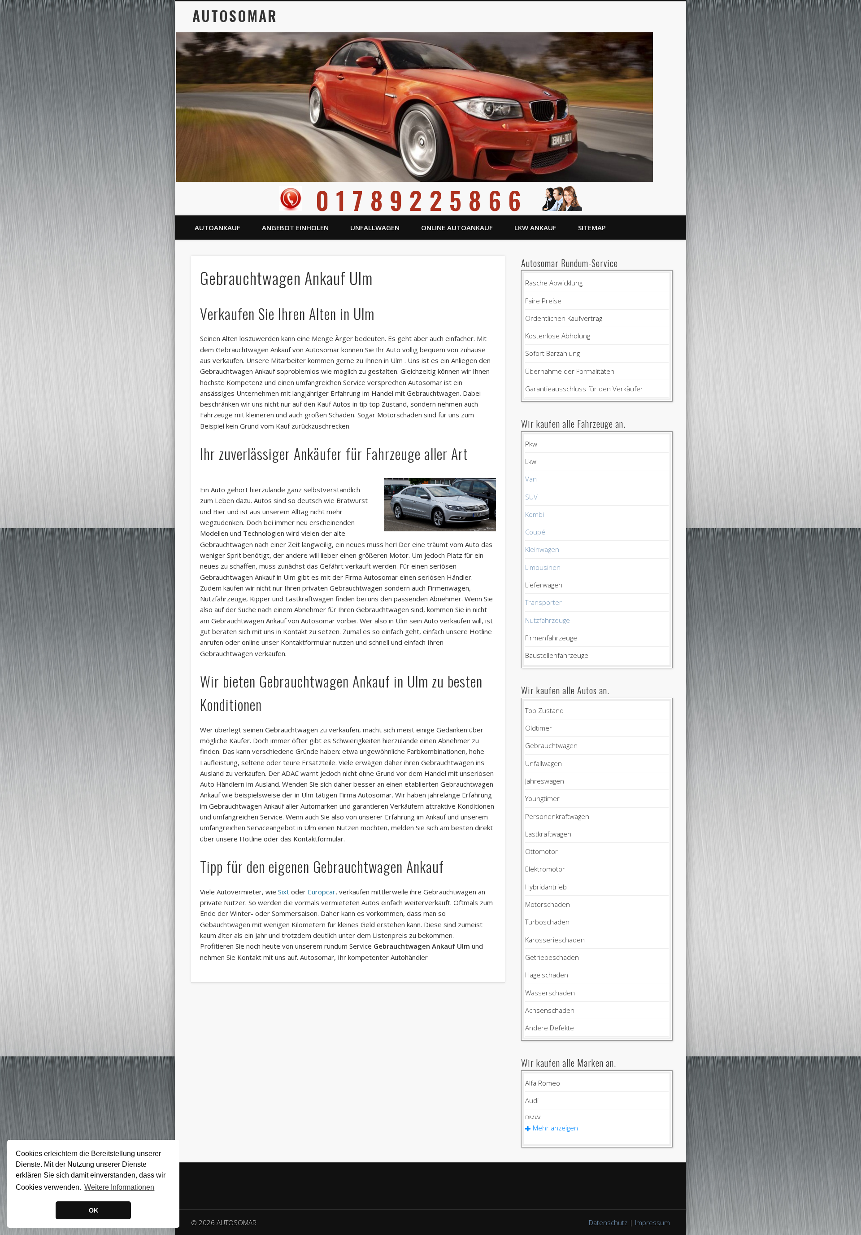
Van (531, 478)
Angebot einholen (295, 227)
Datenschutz (608, 1222)
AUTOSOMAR (235, 15)
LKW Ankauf (535, 227)
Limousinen (543, 567)
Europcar (321, 891)
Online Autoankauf (457, 227)
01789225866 (421, 200)
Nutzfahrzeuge (547, 620)
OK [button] (93, 1210)
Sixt (283, 891)
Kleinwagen (542, 549)
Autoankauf (217, 227)
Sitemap (592, 227)
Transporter (543, 602)
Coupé (535, 531)
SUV (531, 496)
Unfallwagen (375, 227)
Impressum (652, 1222)
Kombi (534, 514)
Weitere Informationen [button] (119, 1187)
